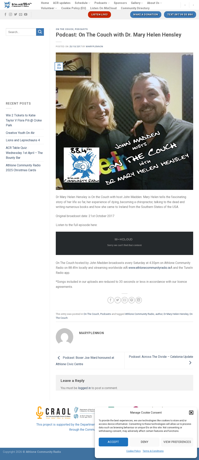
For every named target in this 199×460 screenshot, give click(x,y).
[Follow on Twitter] (15, 14)
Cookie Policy (133, 451)
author (158, 313)
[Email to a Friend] (124, 300)
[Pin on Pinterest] (131, 300)
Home (45, 3)
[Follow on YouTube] (25, 14)
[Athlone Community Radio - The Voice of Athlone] (18, 5)
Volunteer (47, 8)
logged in (84, 388)
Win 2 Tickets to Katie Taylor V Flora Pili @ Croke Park (24, 120)
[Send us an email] (20, 14)
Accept (113, 442)
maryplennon (94, 46)
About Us (153, 3)
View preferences (177, 442)
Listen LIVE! (99, 14)
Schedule (81, 3)
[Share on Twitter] (117, 300)
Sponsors (120, 3)
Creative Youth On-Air (20, 133)
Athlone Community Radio (139, 313)
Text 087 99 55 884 (180, 14)
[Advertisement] (38, 67)
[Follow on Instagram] (10, 14)
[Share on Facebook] (110, 300)
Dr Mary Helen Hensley (176, 313)
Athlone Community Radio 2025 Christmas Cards (23, 167)
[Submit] (40, 32)
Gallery (135, 3)
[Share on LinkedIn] (138, 300)
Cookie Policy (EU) (73, 8)
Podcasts (100, 3)
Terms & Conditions (153, 451)
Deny (144, 442)
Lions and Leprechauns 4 (23, 140)
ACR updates (62, 3)
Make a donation (145, 14)
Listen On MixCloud (103, 8)
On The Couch (64, 29)
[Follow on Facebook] (5, 14)
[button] (191, 413)
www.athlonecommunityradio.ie (149, 268)
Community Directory (135, 8)
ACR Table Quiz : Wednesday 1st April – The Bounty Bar (24, 153)
